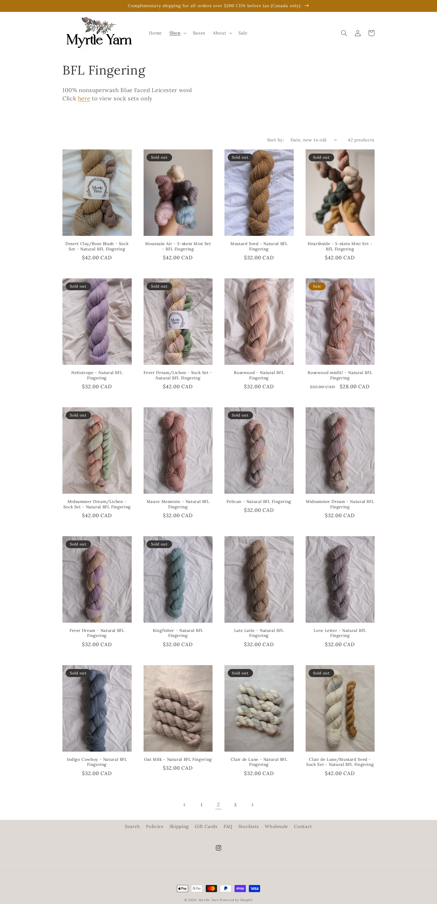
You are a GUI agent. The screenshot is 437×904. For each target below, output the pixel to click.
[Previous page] (185, 805)
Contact (303, 826)
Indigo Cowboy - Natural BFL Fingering (97, 762)
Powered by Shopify (236, 900)
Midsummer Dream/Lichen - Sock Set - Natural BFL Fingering (97, 504)
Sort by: (275, 140)
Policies (154, 826)
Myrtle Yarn (208, 900)
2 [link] (218, 804)
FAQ (228, 826)
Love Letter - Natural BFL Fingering (340, 633)
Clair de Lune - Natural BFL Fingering (259, 762)
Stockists (248, 826)
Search (132, 826)
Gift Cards (206, 826)
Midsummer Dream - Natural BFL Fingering (340, 504)
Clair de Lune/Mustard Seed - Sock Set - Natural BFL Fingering (340, 762)
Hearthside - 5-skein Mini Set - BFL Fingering (340, 246)
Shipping (179, 826)
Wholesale (276, 826)
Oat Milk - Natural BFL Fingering (178, 759)
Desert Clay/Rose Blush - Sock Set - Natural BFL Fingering (96, 246)
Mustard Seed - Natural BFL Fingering (258, 246)
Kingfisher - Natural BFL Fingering (178, 633)
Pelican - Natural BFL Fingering (259, 501)
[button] (177, 33)
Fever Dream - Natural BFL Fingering (97, 633)
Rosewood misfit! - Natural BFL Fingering (340, 375)
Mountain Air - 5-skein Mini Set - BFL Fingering (178, 246)
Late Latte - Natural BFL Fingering (259, 633)
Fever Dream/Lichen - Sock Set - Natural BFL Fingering (178, 375)
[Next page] (252, 805)
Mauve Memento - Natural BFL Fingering (178, 504)
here (84, 98)
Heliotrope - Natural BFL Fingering (96, 375)
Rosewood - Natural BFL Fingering (259, 375)
